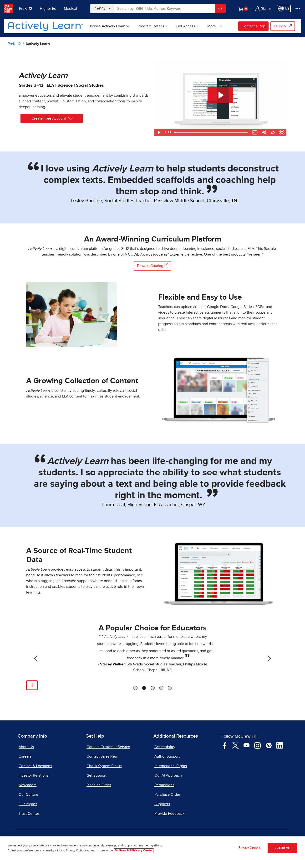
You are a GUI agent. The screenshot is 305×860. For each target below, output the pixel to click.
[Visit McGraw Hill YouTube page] (246, 745)
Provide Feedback (169, 813)
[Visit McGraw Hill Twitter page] (235, 745)
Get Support (96, 775)
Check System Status (104, 766)
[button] (263, 8)
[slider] (211, 132)
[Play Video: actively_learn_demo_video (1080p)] (220, 95)
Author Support (167, 756)
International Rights (170, 766)
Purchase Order (167, 794)
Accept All (282, 848)
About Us (26, 747)
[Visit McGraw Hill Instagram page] (257, 745)
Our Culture (28, 794)
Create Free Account (48, 118)
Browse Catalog (150, 266)
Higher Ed (48, 8)
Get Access (185, 26)
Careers (25, 756)
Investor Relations (33, 775)
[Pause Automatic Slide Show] (32, 685)
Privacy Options (250, 847)
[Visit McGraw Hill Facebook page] (224, 745)
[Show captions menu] (254, 132)
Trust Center (29, 813)
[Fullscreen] (281, 132)
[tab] (135, 688)
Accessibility (164, 747)
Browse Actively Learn (106, 26)
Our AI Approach (168, 775)
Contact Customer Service (108, 747)
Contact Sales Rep (101, 756)
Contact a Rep (253, 26)
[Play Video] (158, 132)
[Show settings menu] (272, 132)
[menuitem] (109, 26)
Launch (280, 26)
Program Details (151, 26)
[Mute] (263, 132)
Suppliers (162, 804)
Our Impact (28, 804)
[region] (152, 848)
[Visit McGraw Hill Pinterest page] (268, 745)
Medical (70, 8)
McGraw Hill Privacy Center (134, 850)
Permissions (164, 785)
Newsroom (27, 785)
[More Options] (298, 8)
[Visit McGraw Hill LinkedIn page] (279, 745)
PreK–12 (25, 8)
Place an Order (98, 785)
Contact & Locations (35, 766)
